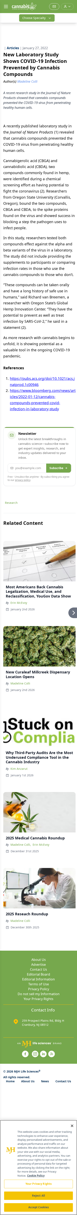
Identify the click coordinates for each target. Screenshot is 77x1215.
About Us (38, 959)
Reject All (38, 1195)
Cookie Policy (36, 1175)
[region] (38, 1167)
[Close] (72, 1125)
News (45, 1081)
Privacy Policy (38, 989)
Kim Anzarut (19, 769)
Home (10, 1081)
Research (11, 503)
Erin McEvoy (18, 603)
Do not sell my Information (39, 994)
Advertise (38, 964)
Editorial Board (38, 974)
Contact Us (38, 969)
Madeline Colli (20, 683)
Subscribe (56, 468)
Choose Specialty (34, 18)
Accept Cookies (38, 1207)
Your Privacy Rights (38, 999)
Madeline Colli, (20, 845)
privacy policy (22, 480)
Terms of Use (38, 984)
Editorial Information (38, 979)
